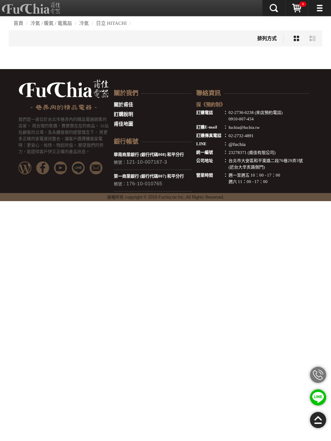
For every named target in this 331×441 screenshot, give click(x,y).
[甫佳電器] (31, 4)
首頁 (18, 23)
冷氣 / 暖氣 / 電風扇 (51, 23)
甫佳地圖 (123, 124)
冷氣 (84, 23)
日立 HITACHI (111, 23)
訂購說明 (123, 114)
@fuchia (237, 144)
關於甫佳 (123, 104)
